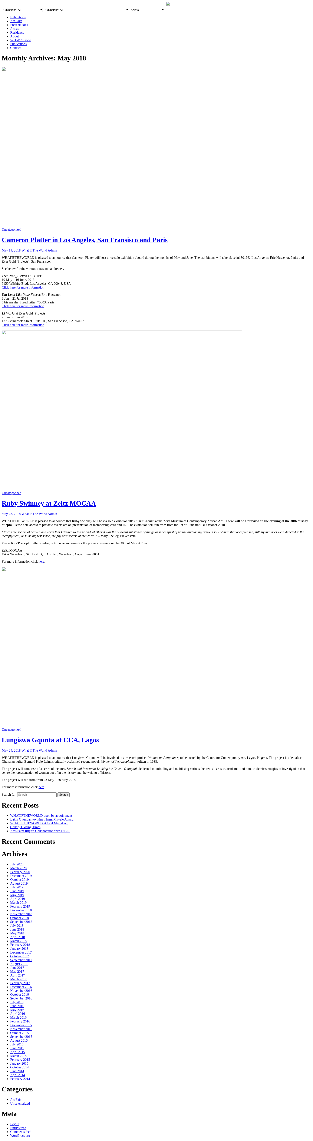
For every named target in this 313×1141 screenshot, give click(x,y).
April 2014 (17, 1075)
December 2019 (21, 876)
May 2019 (17, 895)
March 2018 (18, 941)
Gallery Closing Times (25, 827)
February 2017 (20, 983)
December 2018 (21, 910)
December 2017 (21, 952)
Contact (15, 48)
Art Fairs (16, 21)
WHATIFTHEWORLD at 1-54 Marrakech (39, 823)
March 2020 (18, 868)
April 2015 (17, 1052)
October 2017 (19, 956)
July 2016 (16, 1002)
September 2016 (21, 998)
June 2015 (17, 1048)
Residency (17, 32)
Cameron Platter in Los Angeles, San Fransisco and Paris (85, 240)
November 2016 (21, 990)
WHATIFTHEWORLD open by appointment (41, 815)
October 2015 (19, 1033)
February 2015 (20, 1059)
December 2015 (21, 1025)
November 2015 (21, 1029)
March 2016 (18, 1017)
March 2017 (18, 979)
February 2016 (20, 1021)
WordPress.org (20, 1135)
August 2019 (19, 883)
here (41, 561)
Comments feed (20, 1132)
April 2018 (17, 937)
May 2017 (17, 971)
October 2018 (19, 918)
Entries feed (18, 1128)
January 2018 (19, 948)
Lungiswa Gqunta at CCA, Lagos (50, 740)
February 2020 (20, 872)
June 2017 (17, 967)
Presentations (19, 25)
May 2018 (17, 933)
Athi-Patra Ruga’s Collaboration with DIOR (40, 831)
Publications (18, 44)
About (14, 36)
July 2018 (16, 925)
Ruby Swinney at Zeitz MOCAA (49, 503)
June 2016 (17, 1006)
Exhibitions (18, 17)
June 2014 (17, 1071)
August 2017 (19, 964)
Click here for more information (23, 287)
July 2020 (16, 864)
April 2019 (17, 899)
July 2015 (16, 1044)
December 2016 (21, 987)
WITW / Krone (20, 40)
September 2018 (21, 922)
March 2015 (18, 1056)
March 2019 (18, 902)
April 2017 (17, 975)
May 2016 (17, 1010)
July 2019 (16, 887)
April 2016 (17, 1013)
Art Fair (15, 1099)
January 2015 (19, 1063)
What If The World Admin (39, 250)
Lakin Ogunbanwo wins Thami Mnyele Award (41, 819)
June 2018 (17, 929)
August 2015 (19, 1040)
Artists (14, 28)
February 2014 (20, 1079)
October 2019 (19, 879)
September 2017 (21, 960)
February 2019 (20, 906)
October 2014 (19, 1067)
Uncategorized (11, 229)
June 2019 (17, 891)
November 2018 (21, 914)
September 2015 (21, 1036)
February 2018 (20, 945)
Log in (14, 1124)
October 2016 (19, 994)
